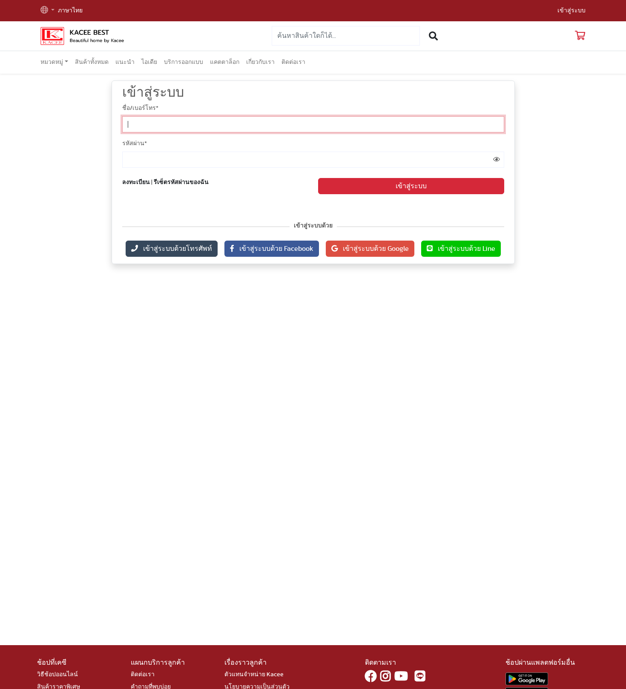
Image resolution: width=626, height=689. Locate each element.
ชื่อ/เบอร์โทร (140, 108)
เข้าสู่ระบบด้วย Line (464, 248)
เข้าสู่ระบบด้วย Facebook (273, 248)
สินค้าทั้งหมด (92, 62)
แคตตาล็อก (224, 62)
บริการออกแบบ (183, 62)
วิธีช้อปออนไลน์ (57, 675)
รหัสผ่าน (134, 143)
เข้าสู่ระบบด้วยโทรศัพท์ (175, 248)
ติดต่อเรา (293, 62)
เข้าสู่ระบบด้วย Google (373, 248)
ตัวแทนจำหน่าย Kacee (254, 675)
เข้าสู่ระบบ (571, 11)
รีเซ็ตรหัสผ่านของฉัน (181, 182)
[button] (47, 11)
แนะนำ (125, 62)
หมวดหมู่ (51, 62)
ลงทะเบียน (136, 182)
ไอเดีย (149, 62)
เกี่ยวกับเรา (260, 62)
